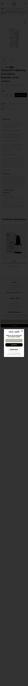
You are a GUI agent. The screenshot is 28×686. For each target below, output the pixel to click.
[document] (14, 343)
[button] (22, 331)
